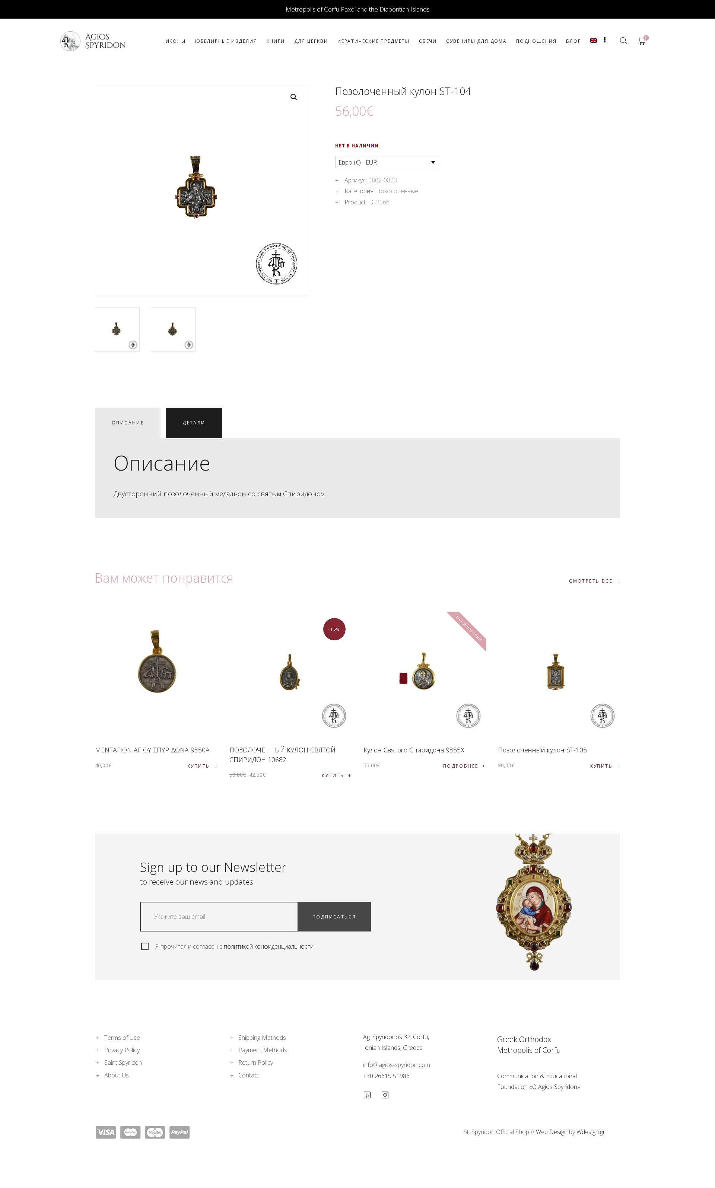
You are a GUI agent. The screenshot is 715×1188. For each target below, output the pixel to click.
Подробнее (461, 766)
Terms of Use (122, 1037)
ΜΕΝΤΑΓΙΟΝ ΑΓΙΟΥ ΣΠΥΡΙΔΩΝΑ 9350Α (152, 749)
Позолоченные (397, 191)
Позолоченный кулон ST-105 (542, 749)
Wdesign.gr (590, 1132)
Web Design (552, 1132)
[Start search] (623, 40)
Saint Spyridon (123, 1062)
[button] (294, 97)
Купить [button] (198, 766)
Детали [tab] (193, 423)
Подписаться (334, 917)
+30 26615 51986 (386, 1076)
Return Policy (255, 1062)
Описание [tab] (128, 423)
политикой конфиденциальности (269, 946)
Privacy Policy (122, 1050)
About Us (116, 1075)
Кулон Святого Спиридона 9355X (413, 749)
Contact (248, 1075)
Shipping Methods (262, 1037)
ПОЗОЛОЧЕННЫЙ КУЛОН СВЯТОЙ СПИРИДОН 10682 (282, 754)
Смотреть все (591, 581)
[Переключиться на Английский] (593, 41)
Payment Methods (262, 1050)
